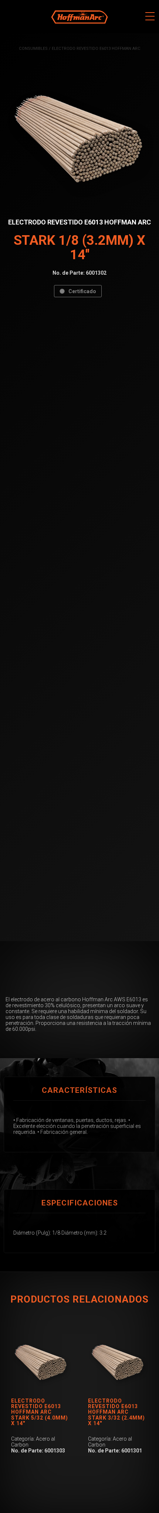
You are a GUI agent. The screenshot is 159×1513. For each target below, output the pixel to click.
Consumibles (33, 48)
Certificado (82, 291)
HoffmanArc (65, 3)
